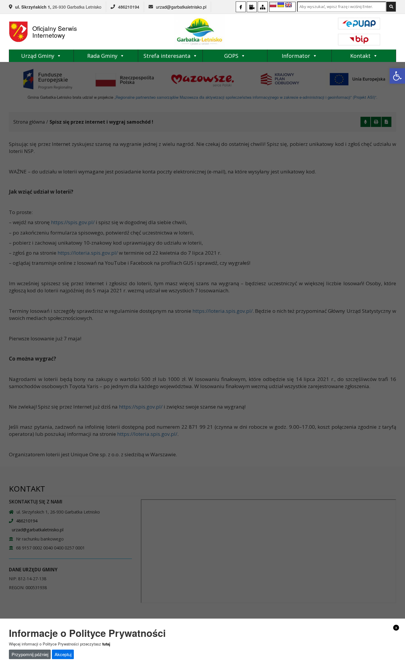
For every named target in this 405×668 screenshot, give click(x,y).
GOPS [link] (231, 55)
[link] (397, 76)
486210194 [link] (128, 7)
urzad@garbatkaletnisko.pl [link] (181, 7)
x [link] (396, 627)
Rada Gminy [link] (102, 55)
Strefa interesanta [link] (166, 55)
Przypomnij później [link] (30, 654)
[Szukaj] (391, 6)
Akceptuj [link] (63, 654)
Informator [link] (296, 55)
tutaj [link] (106, 643)
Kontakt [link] (360, 55)
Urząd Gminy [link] (37, 55)
